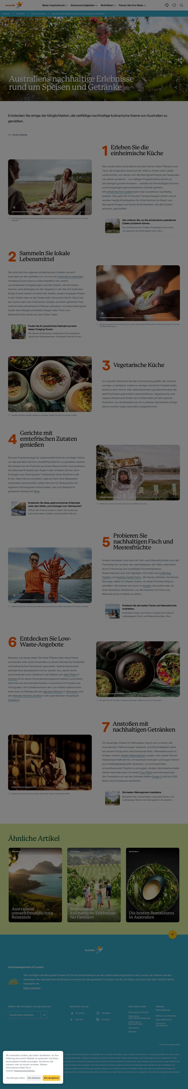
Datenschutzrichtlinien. (24, 1071)
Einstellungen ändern (16, 1078)
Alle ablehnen (34, 1078)
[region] (33, 1067)
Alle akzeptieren (51, 1078)
